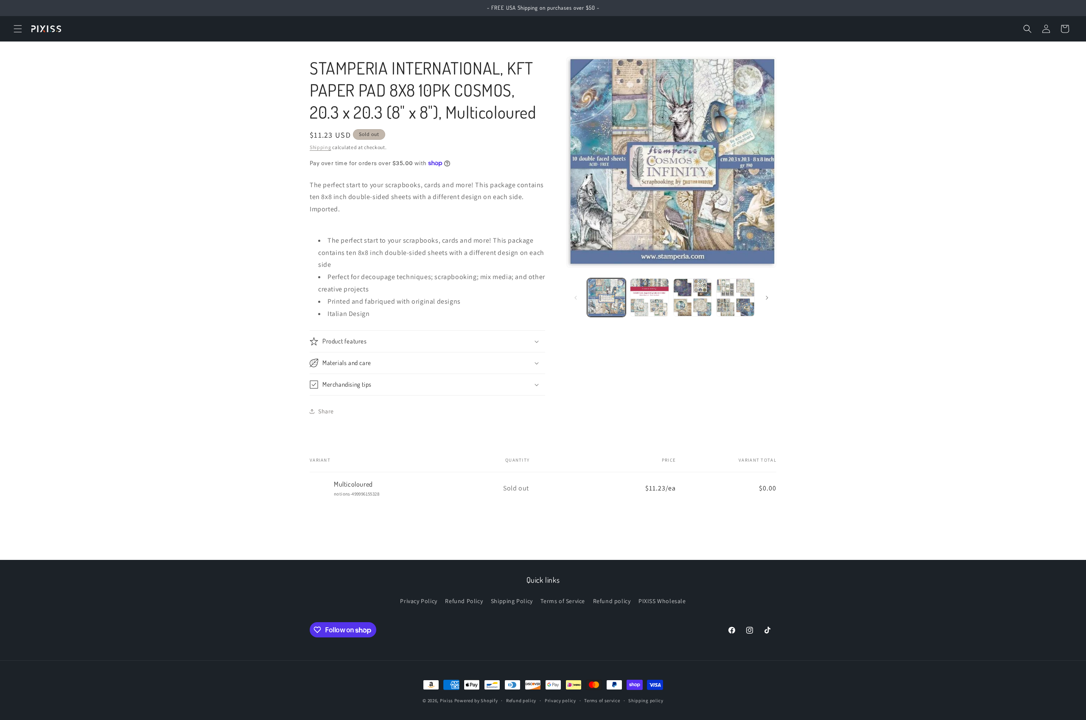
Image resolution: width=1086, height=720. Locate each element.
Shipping (320, 147)
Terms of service (602, 700)
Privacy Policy (418, 601)
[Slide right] (767, 297)
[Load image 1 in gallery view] (606, 297)
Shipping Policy (512, 601)
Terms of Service (562, 601)
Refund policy (612, 601)
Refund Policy (464, 601)
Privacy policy (560, 700)
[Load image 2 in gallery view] (649, 297)
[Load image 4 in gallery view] (735, 297)
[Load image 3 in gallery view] (692, 297)
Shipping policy (645, 700)
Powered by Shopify (476, 700)
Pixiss (446, 700)
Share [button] (326, 411)
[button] (17, 28)
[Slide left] (575, 297)
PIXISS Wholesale (662, 601)
